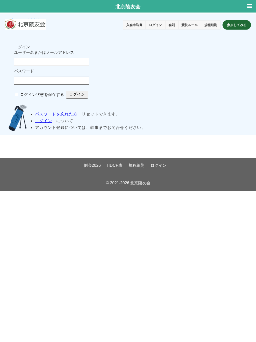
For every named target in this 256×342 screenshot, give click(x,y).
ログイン (155, 25)
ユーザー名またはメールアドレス (44, 52)
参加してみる (236, 25)
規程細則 (210, 25)
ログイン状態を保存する (42, 94)
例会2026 (92, 165)
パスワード (24, 71)
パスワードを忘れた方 (56, 114)
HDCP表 (114, 165)
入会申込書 (134, 25)
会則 (171, 25)
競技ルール (190, 25)
